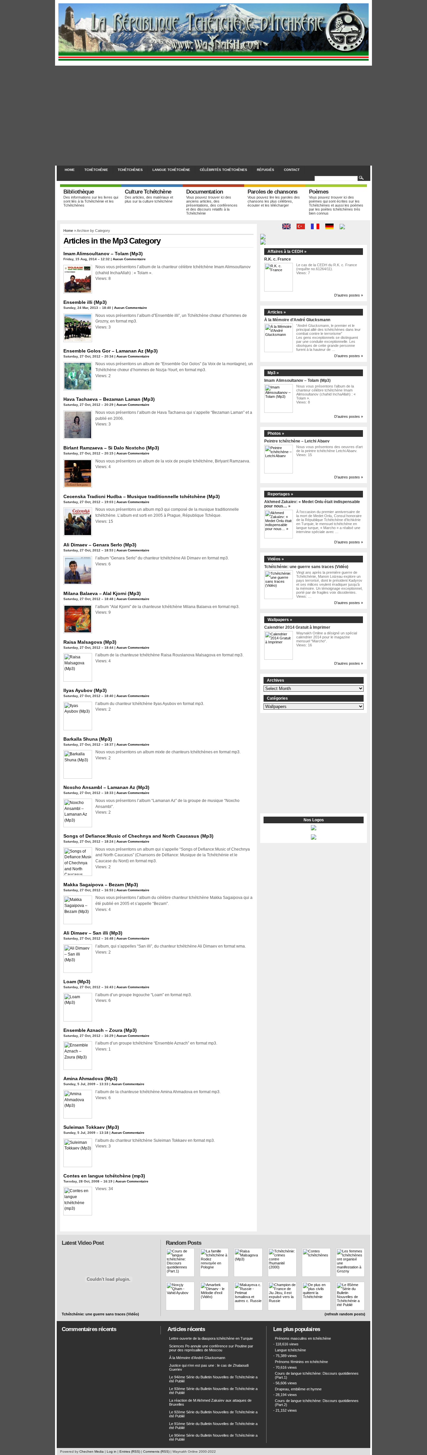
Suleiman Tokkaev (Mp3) (91, 1127)
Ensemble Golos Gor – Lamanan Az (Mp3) (110, 351)
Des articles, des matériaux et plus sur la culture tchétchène (149, 199)
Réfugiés (265, 170)
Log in (111, 1451)
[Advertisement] (213, 115)
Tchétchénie (96, 170)
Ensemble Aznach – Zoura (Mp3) (100, 1030)
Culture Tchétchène (148, 192)
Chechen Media (91, 1451)
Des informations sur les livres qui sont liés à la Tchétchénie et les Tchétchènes (90, 201)
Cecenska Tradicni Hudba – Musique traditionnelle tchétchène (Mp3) (141, 496)
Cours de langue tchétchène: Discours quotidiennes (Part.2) (317, 1403)
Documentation (204, 192)
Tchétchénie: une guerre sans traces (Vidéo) (306, 566)
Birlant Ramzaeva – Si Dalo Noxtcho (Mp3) (111, 447)
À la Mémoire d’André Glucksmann (297, 320)
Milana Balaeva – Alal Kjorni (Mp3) (102, 593)
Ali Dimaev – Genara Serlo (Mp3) (99, 544)
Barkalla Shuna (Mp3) (87, 739)
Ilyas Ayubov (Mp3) (85, 690)
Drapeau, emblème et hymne (298, 1389)
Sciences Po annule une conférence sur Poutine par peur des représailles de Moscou (211, 1348)
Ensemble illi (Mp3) (85, 302)
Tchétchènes (130, 170)
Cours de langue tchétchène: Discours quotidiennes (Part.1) (317, 1375)
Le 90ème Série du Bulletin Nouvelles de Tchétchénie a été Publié (213, 1437)
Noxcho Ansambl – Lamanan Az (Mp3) (106, 787)
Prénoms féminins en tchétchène (301, 1362)
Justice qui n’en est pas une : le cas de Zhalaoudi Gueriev (209, 1367)
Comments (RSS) (156, 1451)
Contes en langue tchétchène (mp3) (104, 1175)
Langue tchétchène (171, 170)
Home (70, 170)
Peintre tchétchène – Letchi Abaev (297, 441)
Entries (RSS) (129, 1451)
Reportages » (280, 494)
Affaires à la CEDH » (287, 251)
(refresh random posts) (345, 1314)
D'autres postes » (348, 295)
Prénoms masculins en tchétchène (303, 1338)
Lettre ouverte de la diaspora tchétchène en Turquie (211, 1338)
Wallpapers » (280, 619)
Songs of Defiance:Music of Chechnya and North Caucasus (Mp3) (138, 836)
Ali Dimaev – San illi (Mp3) (92, 933)
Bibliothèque (78, 192)
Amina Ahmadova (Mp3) (90, 1078)
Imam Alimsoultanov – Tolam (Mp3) (103, 253)
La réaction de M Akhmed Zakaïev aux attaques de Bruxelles (210, 1402)
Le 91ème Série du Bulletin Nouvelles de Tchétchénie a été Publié (213, 1426)
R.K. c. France (277, 259)
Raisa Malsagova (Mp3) (89, 642)
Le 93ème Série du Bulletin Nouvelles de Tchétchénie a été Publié (213, 1391)
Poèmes (318, 192)
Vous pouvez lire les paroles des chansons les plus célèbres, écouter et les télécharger (274, 201)
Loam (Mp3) (76, 981)
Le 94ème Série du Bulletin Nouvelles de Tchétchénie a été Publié (213, 1379)
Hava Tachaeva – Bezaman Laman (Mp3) (109, 399)
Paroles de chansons (272, 192)
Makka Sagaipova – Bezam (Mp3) (100, 884)
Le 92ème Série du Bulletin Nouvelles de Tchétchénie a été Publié (213, 1414)
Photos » (276, 433)
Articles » (277, 312)
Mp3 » (273, 372)
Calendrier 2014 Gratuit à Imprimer (297, 627)
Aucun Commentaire (129, 259)
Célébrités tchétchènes (223, 170)
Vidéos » (276, 559)
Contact (292, 170)
